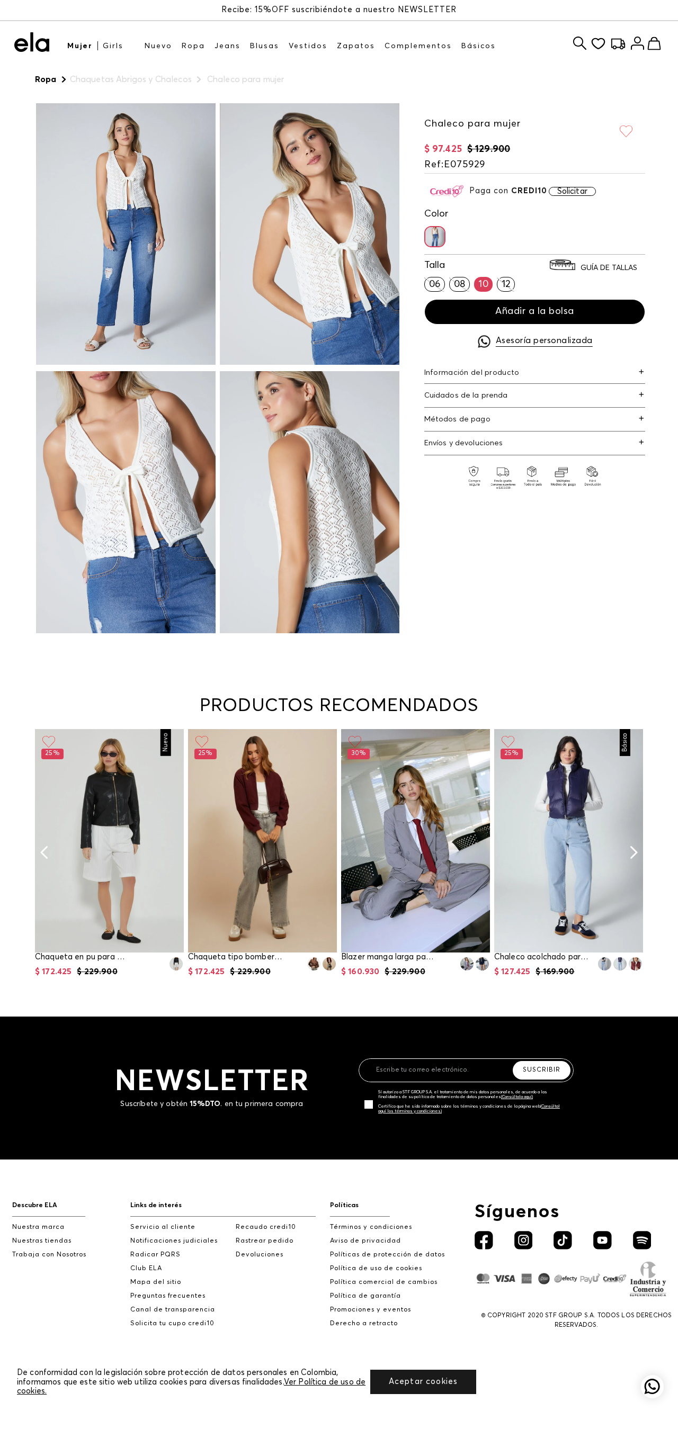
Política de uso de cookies (376, 1268)
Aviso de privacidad (365, 1240)
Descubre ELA (34, 1205)
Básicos (478, 46)
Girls (113, 46)
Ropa (193, 46)
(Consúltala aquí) (517, 1097)
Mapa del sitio (155, 1282)
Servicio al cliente (162, 1227)
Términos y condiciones (371, 1227)
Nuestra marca (38, 1227)
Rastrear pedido (264, 1240)
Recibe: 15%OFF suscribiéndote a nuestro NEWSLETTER (339, 10)
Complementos (418, 46)
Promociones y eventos (370, 1309)
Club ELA (146, 1268)
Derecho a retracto (364, 1323)
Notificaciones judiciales (174, 1240)
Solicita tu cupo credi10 (172, 1323)
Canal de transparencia (172, 1309)
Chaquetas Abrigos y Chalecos (131, 79)
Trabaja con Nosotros (49, 1254)
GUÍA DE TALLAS (609, 268)
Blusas (264, 46)
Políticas (344, 1205)
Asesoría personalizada (544, 340)
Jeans (227, 46)
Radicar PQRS (155, 1254)
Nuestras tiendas (42, 1240)
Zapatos (356, 46)
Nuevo (158, 46)
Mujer (80, 46)
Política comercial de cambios (384, 1282)
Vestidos (308, 46)
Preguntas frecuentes (168, 1295)
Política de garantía (365, 1295)
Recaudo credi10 (266, 1227)
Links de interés (156, 1205)
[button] (434, 236)
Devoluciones (259, 1254)
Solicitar (572, 191)
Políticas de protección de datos (387, 1254)
